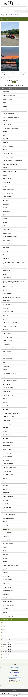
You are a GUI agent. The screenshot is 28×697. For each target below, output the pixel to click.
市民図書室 (5, 485)
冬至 (4, 225)
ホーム (7, 11)
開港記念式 (5, 525)
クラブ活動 (5, 251)
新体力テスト (6, 558)
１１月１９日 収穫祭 (8, 311)
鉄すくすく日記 (13, 14)
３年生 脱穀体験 (7, 333)
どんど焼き (5, 207)
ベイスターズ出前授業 (8, 543)
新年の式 (5, 215)
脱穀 (4, 362)
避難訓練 (5, 612)
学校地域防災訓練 (7, 124)
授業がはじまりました (8, 442)
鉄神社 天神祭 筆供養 (8, 189)
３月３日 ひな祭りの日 (8, 113)
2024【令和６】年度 (7, 646)
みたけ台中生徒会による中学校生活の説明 (12, 160)
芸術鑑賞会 (5, 167)
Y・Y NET (14, 675)
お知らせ (5, 657)
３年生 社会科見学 (7, 293)
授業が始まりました (7, 601)
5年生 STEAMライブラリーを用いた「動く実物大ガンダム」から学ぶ (13, 282)
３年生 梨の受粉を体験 (8, 605)
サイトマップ (14, 695)
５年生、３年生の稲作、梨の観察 (10, 565)
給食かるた (5, 142)
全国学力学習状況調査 (8, 590)
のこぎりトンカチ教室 (8, 387)
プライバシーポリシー (7, 693)
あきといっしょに (7, 233)
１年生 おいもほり (7, 340)
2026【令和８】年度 (7, 642)
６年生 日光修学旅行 (8, 463)
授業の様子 (5, 138)
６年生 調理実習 (7, 351)
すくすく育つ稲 (6, 405)
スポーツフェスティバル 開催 (10, 322)
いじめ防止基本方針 (7, 635)
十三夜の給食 (6, 366)
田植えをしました (7, 507)
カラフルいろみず (7, 384)
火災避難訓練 (6, 204)
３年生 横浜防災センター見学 (10, 380)
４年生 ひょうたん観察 (8, 416)
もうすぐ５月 (6, 576)
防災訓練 (5, 431)
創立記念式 (5, 315)
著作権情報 (21, 693)
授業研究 (5, 398)
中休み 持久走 (6, 182)
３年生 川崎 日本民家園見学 (10, 164)
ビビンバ (5, 102)
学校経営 (5, 626)
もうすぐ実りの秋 (7, 453)
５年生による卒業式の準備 (9, 95)
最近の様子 (5, 554)
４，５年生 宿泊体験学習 (9, 514)
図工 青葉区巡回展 (7, 358)
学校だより (5, 629)
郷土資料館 (5, 427)
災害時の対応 (6, 654)
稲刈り (4, 377)
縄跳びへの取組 (6, 270)
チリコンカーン (6, 583)
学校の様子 (5, 572)
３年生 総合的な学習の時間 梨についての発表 (13, 263)
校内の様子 (5, 131)
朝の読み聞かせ (6, 329)
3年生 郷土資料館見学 (8, 193)
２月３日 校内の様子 (8, 153)
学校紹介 (5, 622)
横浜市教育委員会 (14, 672)
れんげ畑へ (5, 569)
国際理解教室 (6, 594)
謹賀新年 (5, 218)
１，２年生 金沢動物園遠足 (9, 348)
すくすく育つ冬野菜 (7, 337)
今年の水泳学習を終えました (9, 467)
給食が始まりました (7, 434)
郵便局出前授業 (6, 300)
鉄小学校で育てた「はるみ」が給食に (11, 297)
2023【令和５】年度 (7, 649)
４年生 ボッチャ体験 (8, 496)
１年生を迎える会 (7, 587)
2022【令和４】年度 (5, 16)
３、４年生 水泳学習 (8, 474)
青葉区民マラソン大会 (8, 286)
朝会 (4, 135)
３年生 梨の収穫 (7, 424)
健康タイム (5, 186)
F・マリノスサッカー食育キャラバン (11, 413)
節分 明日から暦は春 (8, 157)
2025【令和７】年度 (7, 644)
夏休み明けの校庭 (7, 449)
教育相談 (5, 632)
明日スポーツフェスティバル (9, 326)
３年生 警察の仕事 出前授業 (10, 236)
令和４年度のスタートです (9, 608)
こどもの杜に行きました (8, 518)
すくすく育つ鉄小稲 (7, 456)
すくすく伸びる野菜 (7, 532)
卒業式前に (5, 110)
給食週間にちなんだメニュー (9, 171)
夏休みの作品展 (6, 445)
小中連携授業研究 (7, 344)
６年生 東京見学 (7, 196)
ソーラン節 (5, 355)
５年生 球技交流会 (7, 277)
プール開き (5, 500)
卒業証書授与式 (6, 91)
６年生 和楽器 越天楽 (8, 244)
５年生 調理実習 (7, 471)
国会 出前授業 (6, 240)
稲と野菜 (5, 547)
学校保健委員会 (6, 492)
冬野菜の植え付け (7, 391)
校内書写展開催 (6, 211)
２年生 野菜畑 (6, 420)
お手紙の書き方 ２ (7, 229)
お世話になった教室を (8, 99)
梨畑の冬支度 (6, 258)
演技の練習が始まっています (9, 373)
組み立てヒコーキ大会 (8, 511)
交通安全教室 (6, 536)
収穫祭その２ (6, 308)
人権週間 (5, 274)
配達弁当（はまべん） (8, 616)
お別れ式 (5, 106)
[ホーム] (14, 3)
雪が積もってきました (8, 146)
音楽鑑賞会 (5, 222)
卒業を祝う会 (6, 120)
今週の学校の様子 (7, 540)
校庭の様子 (5, 290)
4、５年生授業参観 (7, 579)
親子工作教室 (6, 460)
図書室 (4, 482)
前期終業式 (5, 369)
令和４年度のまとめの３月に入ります (11, 117)
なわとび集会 (6, 247)
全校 (14, 82)
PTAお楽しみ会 (6, 304)
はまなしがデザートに (8, 395)
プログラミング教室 (7, 178)
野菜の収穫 (5, 267)
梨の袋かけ (5, 550)
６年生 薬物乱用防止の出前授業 (10, 128)
